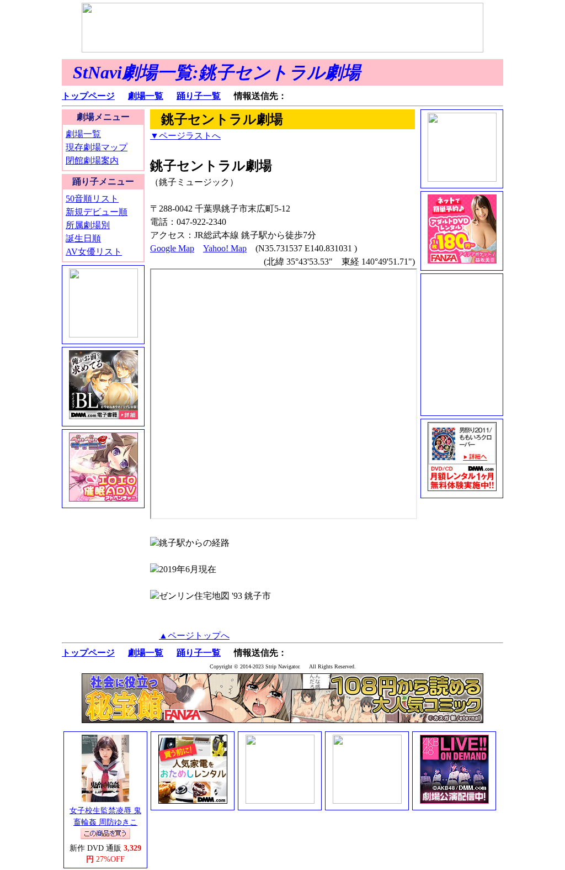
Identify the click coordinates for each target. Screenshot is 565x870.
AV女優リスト (94, 251)
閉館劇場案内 (92, 160)
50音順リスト (92, 198)
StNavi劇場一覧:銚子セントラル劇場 (216, 72)
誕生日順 (83, 238)
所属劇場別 (88, 225)
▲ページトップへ (194, 635)
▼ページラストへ (185, 135)
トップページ (88, 96)
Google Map (172, 248)
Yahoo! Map (225, 248)
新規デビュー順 (96, 212)
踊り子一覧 (199, 96)
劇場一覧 (145, 96)
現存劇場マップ (96, 147)
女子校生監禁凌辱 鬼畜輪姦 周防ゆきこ (105, 816)
